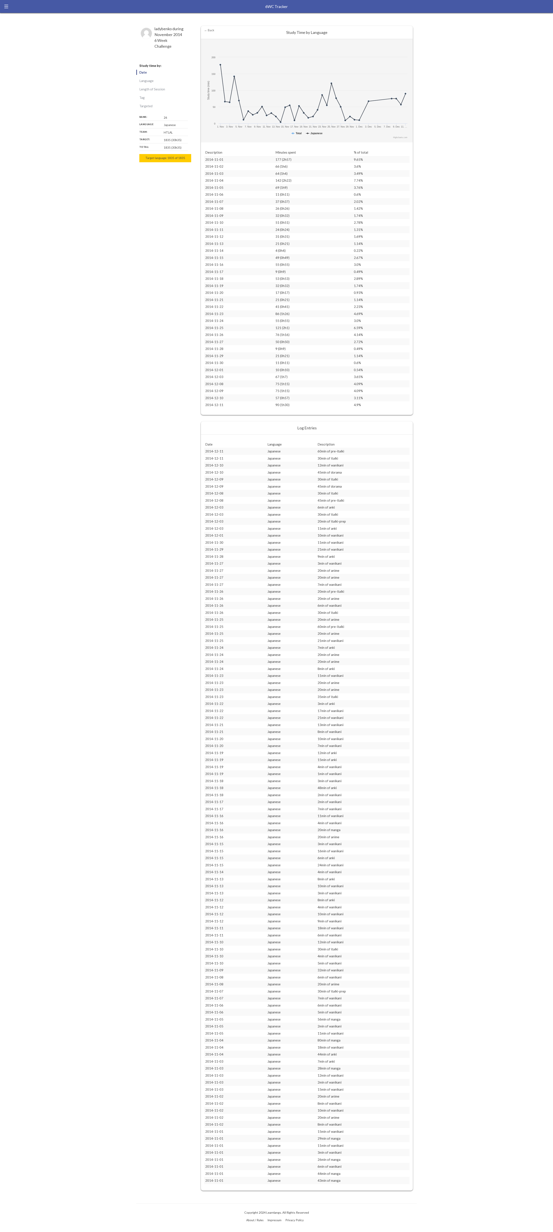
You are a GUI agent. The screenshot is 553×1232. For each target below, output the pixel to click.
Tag (142, 97)
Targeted (146, 106)
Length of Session (152, 89)
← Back (209, 30)
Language (146, 81)
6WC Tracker (276, 6)
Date (143, 72)
